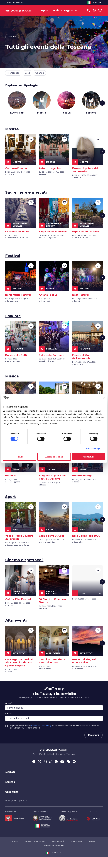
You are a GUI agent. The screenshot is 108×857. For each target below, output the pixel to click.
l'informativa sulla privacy (41, 726)
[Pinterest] (56, 761)
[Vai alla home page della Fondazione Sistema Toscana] (68, 818)
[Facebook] (33, 761)
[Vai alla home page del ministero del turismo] (42, 825)
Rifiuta (20, 457)
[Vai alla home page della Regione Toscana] (14, 818)
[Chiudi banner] (104, 398)
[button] (54, 772)
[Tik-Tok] (50, 761)
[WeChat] (68, 761)
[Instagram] (45, 761)
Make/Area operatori (16, 800)
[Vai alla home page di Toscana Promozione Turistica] (93, 818)
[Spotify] (74, 761)
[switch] (41, 439)
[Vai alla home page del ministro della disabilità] (42, 818)
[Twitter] (39, 761)
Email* (8, 714)
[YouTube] (62, 761)
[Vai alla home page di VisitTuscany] (18, 10)
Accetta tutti (88, 457)
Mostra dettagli (93, 448)
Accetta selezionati (54, 457)
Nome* (8, 703)
